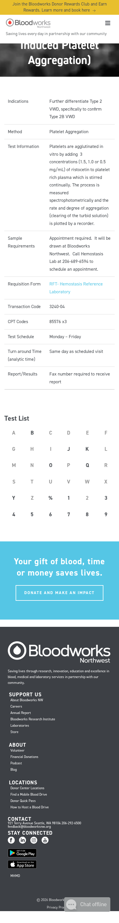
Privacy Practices (59, 907)
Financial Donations (24, 756)
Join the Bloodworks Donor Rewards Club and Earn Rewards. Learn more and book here (59, 7)
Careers (16, 706)
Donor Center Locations (27, 788)
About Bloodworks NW (26, 700)
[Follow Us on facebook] (11, 840)
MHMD (15, 875)
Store (14, 732)
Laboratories (19, 725)
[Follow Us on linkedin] (22, 840)
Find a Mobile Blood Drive (28, 794)
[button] (87, 910)
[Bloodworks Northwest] (27, 23)
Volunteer (17, 750)
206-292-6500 (71, 823)
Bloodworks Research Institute (32, 719)
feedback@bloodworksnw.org (29, 826)
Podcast (16, 763)
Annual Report (20, 712)
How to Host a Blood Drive (29, 807)
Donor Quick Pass (23, 801)
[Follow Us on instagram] (33, 840)
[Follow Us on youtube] (45, 840)
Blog (13, 769)
